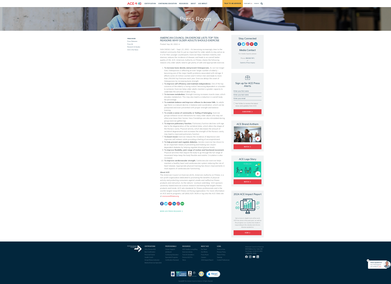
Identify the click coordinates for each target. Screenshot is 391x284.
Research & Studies (133, 47)
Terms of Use (221, 249)
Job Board (168, 252)
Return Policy (221, 254)
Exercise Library (187, 252)
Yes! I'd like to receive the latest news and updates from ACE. (246, 104)
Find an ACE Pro (187, 257)
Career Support (170, 249)
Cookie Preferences (223, 260)
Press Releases (132, 41)
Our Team (204, 249)
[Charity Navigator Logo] (181, 273)
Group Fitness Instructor (152, 260)
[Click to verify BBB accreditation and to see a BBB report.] (192, 273)
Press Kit (130, 44)
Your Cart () (248, 3)
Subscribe (246, 111)
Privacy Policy (221, 252)
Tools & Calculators (188, 254)
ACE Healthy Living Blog (189, 249)
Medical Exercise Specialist (153, 263)
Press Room (131, 38)
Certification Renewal (172, 260)
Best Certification (150, 252)
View (247, 233)
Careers (203, 257)
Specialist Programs (171, 257)
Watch (247, 147)
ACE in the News (132, 50)
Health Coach (149, 257)
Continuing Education (171, 254)
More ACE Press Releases (171, 211)
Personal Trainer (150, 254)
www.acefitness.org (170, 196)
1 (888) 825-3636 (250, 253)
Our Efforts (204, 252)
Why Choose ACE (150, 249)
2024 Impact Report (207, 260)
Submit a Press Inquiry (247, 63)
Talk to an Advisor (232, 3)
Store (184, 260)
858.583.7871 (250, 58)
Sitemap (219, 257)
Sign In (256, 3)
